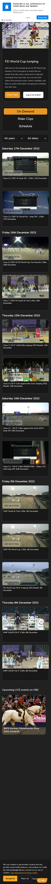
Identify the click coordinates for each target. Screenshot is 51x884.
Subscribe (42, 17)
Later (28, 17)
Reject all (25, 878)
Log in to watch (33, 94)
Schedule (25, 126)
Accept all (10, 878)
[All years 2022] (14, 138)
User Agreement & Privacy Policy (24, 873)
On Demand (25, 111)
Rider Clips (25, 119)
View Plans (12, 94)
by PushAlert (8, 20)
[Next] (45, 715)
